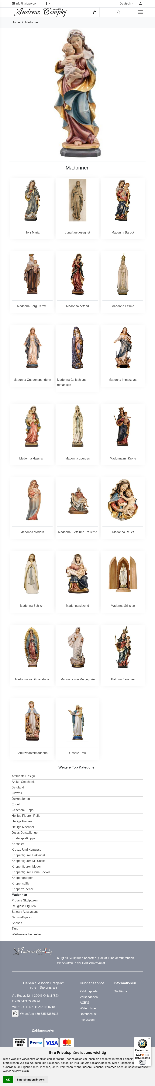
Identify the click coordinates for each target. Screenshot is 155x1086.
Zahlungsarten (89, 991)
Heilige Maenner (23, 827)
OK (8, 1079)
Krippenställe (20, 883)
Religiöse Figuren (24, 906)
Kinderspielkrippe (23, 838)
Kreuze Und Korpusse (26, 849)
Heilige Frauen (22, 821)
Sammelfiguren (22, 917)
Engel (16, 804)
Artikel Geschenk (23, 781)
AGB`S (84, 1002)
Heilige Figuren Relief (26, 815)
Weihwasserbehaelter (26, 934)
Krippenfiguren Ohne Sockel (31, 872)
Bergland (18, 787)
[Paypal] (43, 1042)
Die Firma (120, 991)
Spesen (17, 923)
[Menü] (149, 1039)
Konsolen (18, 844)
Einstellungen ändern (31, 1079)
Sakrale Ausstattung (25, 911)
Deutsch (125, 3)
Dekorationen (21, 798)
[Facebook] (15, 1013)
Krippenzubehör (22, 889)
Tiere (15, 928)
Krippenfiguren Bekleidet (28, 855)
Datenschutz (88, 1014)
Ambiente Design (23, 776)
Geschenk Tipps (22, 810)
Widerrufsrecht (89, 1008)
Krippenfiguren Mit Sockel (29, 860)
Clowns (17, 793)
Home (16, 22)
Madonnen (32, 22)
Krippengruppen (22, 877)
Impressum (87, 1019)
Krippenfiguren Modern (27, 866)
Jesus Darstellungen (25, 832)
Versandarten (89, 997)
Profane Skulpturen (25, 900)
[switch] (142, 1062)
